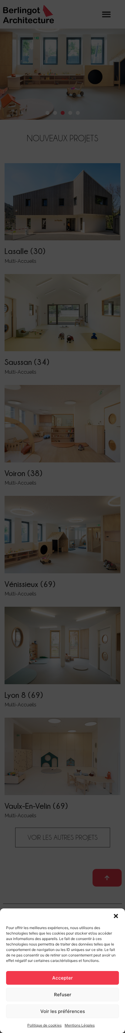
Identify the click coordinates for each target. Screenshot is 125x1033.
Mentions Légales (80, 1025)
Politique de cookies (44, 1025)
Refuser (62, 994)
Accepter (62, 978)
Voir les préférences (62, 1011)
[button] (116, 916)
